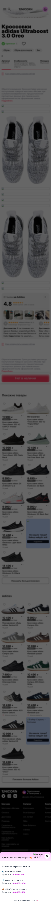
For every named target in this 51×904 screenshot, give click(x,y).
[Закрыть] (47, 856)
